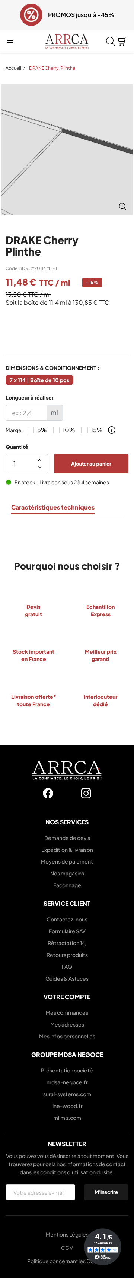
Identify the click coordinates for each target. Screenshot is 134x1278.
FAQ (67, 966)
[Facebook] (48, 793)
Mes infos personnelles (67, 1036)
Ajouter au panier (91, 463)
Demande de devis (67, 837)
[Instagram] (86, 793)
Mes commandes (67, 1012)
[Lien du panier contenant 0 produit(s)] (122, 41)
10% (69, 430)
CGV (67, 1247)
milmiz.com (67, 1117)
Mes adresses (67, 1024)
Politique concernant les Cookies (67, 1261)
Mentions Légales (67, 1234)
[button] (10, 15)
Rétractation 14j (67, 943)
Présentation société (67, 1070)
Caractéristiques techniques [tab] (53, 507)
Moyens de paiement (67, 861)
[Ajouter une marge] (112, 430)
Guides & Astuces (67, 978)
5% (42, 430)
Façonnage (67, 885)
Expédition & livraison (67, 849)
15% (97, 430)
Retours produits (67, 954)
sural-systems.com (67, 1094)
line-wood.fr (67, 1105)
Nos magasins (67, 873)
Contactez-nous (67, 919)
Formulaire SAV (67, 931)
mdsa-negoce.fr (67, 1082)
